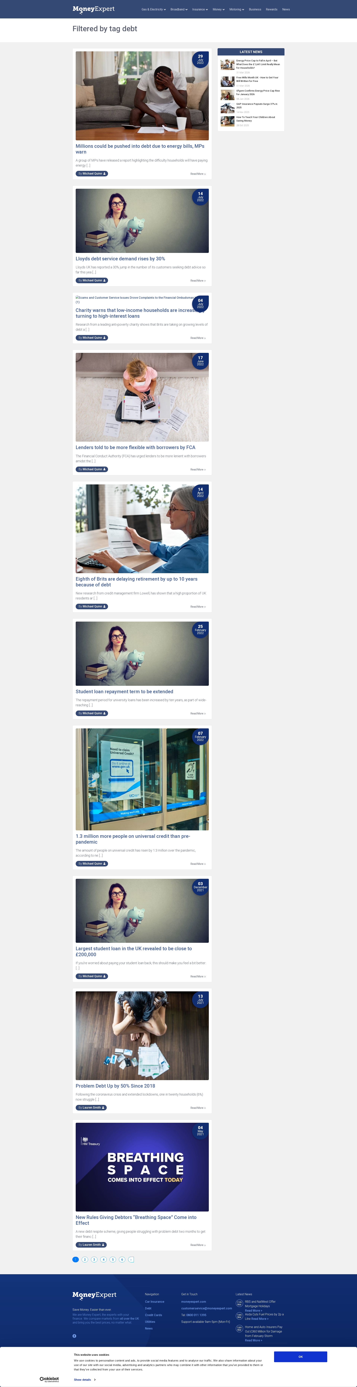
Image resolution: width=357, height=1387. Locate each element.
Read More (197, 173)
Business (255, 9)
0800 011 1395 (196, 1315)
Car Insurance (154, 1301)
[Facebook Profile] (74, 1336)
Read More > (253, 1310)
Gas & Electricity (152, 9)
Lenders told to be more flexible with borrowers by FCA (135, 447)
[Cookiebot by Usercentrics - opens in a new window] (49, 1380)
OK (301, 1356)
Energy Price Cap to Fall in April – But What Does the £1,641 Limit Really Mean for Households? (258, 64)
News (286, 9)
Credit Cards (153, 1315)
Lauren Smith (92, 1107)
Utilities (150, 1322)
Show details (82, 1379)
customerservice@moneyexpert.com (206, 1308)
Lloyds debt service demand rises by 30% (120, 258)
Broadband (177, 9)
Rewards (271, 9)
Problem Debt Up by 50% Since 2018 (115, 1086)
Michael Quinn (92, 173)
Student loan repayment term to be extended (124, 691)
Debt (148, 1308)
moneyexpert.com (193, 1301)
